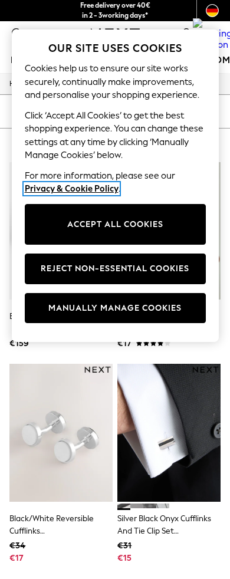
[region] (115, 185)
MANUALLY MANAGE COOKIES (115, 308)
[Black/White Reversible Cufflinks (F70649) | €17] (61, 432)
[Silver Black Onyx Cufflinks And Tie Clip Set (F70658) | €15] (169, 432)
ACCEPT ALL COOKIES (115, 224)
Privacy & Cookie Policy (72, 188)
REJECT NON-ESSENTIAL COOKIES (115, 269)
